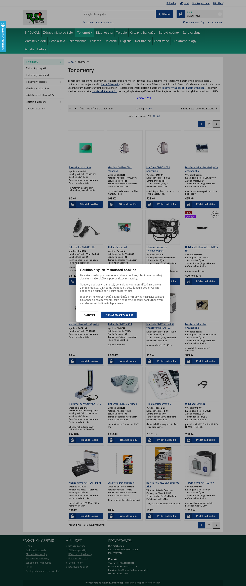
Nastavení (89, 315)
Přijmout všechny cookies (118, 315)
